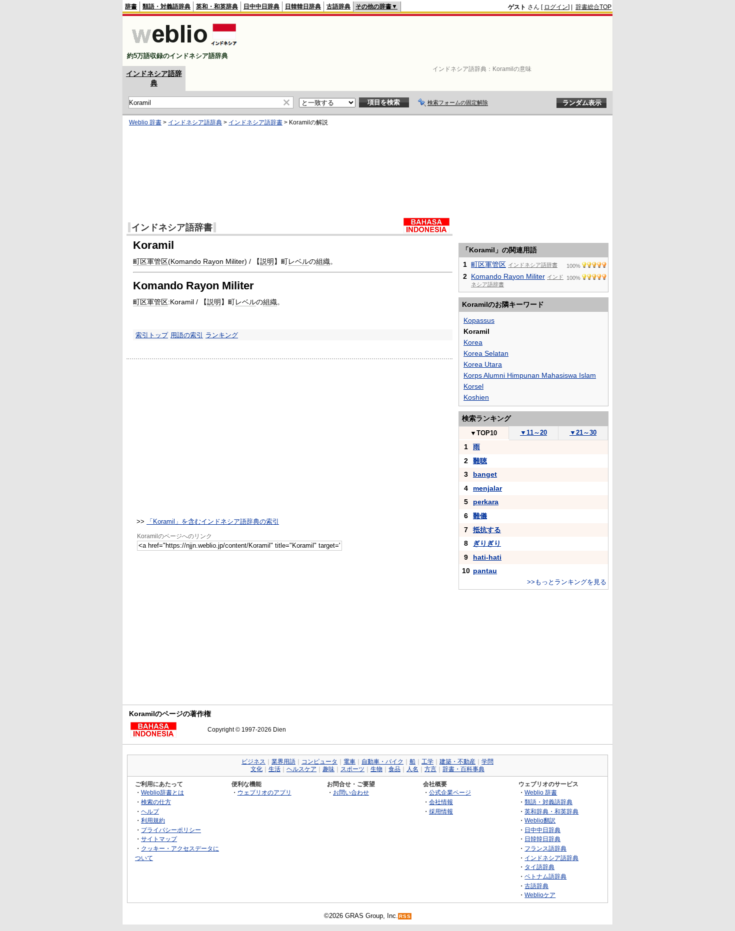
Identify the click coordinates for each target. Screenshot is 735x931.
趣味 (328, 769)
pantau (485, 571)
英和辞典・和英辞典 (551, 811)
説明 (267, 261)
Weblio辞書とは (162, 792)
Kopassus (479, 320)
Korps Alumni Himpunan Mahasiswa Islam (530, 375)
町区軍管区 (150, 261)
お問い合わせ (351, 792)
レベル (298, 261)
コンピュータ (320, 762)
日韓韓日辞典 (303, 6)
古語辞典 (338, 6)
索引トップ (152, 335)
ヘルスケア (301, 769)
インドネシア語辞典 (195, 122)
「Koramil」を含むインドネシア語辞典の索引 (212, 521)
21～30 (583, 432)
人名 (412, 769)
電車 (350, 762)
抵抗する (487, 530)
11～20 (533, 432)
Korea (473, 342)
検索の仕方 (156, 802)
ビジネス (254, 762)
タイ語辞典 (539, 867)
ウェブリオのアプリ (265, 792)
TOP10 (483, 433)
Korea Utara (483, 364)
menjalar (487, 488)
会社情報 (441, 802)
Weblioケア (540, 895)
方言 (430, 769)
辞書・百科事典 (463, 769)
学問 (488, 762)
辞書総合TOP (594, 6)
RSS (405, 916)
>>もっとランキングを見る (566, 582)
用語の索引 (186, 335)
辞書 (131, 6)
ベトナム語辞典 (545, 876)
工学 (428, 762)
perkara (485, 502)
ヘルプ (150, 811)
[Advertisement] (430, 40)
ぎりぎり (487, 543)
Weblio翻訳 (540, 820)
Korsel (474, 386)
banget (485, 474)
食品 (394, 769)
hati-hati (487, 557)
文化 (256, 769)
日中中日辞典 (262, 6)
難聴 (480, 461)
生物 (376, 769)
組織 (323, 261)
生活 (274, 769)
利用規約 (153, 820)
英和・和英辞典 (217, 6)
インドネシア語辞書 (255, 122)
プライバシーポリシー (171, 830)
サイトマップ (159, 839)
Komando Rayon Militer (207, 261)
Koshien (476, 397)
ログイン (556, 6)
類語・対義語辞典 (166, 6)
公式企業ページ (450, 792)
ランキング (222, 335)
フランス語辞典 (545, 848)
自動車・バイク (383, 762)
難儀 (480, 516)
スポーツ (352, 769)
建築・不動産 (458, 762)
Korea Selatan (486, 353)
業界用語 (284, 762)
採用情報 (441, 811)
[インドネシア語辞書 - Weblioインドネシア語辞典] (183, 47)
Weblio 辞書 (145, 122)
